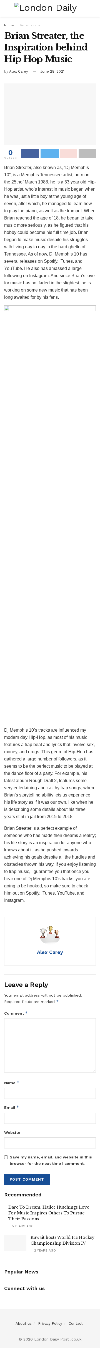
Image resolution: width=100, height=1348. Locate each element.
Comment (16, 1013)
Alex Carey (18, 71)
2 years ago (44, 1250)
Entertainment (32, 25)
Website (12, 1132)
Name (11, 1082)
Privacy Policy (50, 1323)
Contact (76, 1323)
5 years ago (22, 1226)
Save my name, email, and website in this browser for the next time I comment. (51, 1160)
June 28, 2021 (52, 71)
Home (9, 25)
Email (11, 1107)
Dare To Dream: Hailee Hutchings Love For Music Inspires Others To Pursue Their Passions (48, 1213)
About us (24, 1323)
